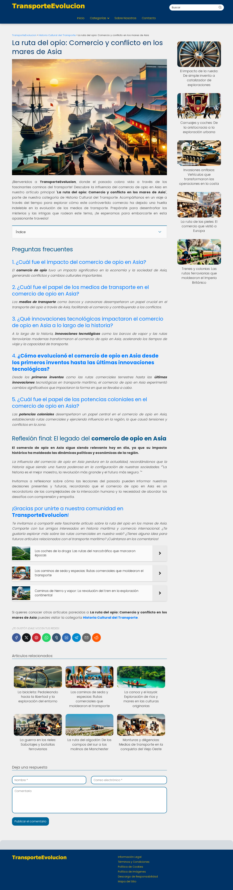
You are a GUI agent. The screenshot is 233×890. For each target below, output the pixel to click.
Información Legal (129, 857)
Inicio (80, 18)
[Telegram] (76, 637)
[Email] (86, 637)
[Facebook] (16, 637)
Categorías (98, 18)
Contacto (149, 18)
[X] (26, 637)
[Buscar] (220, 7)
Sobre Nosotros (125, 18)
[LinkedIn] (66, 637)
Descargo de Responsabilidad (138, 876)
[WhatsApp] (46, 637)
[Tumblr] (56, 637)
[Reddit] (96, 637)
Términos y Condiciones (133, 862)
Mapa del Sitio (127, 881)
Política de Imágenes (132, 871)
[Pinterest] (36, 637)
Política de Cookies (130, 867)
